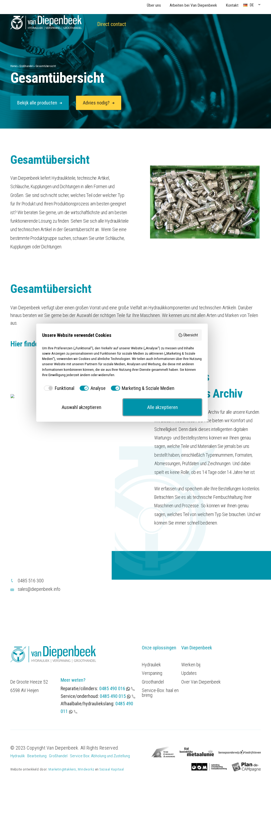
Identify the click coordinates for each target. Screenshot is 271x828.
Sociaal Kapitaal (112, 769)
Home (13, 66)
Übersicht (190, 335)
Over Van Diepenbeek (201, 682)
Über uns (154, 5)
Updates (189, 673)
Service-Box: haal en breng (160, 693)
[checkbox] (58, 388)
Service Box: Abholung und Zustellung (100, 756)
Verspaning (152, 673)
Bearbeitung (37, 756)
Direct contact (111, 24)
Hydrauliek (151, 664)
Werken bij (190, 664)
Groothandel (153, 682)
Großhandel (26, 66)
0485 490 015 (113, 696)
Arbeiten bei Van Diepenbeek (193, 5)
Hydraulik (17, 756)
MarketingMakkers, (62, 769)
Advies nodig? (97, 102)
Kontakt (232, 5)
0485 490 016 (112, 688)
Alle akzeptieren (162, 407)
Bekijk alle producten (37, 102)
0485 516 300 (31, 580)
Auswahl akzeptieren (81, 407)
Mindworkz (86, 769)
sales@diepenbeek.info (39, 589)
